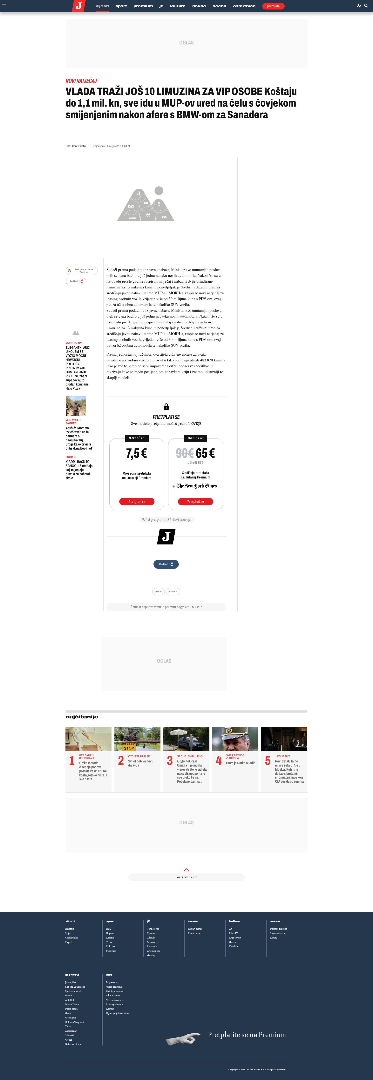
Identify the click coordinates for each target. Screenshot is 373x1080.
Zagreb (68, 942)
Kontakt (110, 1008)
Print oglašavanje (114, 1004)
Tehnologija (153, 928)
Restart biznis (195, 928)
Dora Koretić (79, 146)
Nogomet (110, 933)
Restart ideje (194, 933)
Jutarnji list (70, 982)
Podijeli (74, 281)
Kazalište (233, 946)
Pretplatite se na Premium (247, 1034)
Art (230, 928)
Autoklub (70, 1000)
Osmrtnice (244, 6)
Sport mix (111, 950)
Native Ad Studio (73, 1044)
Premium (143, 6)
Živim (68, 1026)
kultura (234, 921)
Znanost (151, 933)
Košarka (110, 937)
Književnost (235, 937)
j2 (148, 921)
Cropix (68, 1039)
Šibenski (69, 1035)
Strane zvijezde (277, 933)
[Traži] (366, 6)
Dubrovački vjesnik (74, 1022)
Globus (68, 995)
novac (193, 921)
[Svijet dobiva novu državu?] (137, 740)
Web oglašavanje (114, 1000)
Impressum (112, 982)
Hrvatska (69, 928)
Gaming (151, 955)
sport (110, 921)
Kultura (178, 6)
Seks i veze (152, 942)
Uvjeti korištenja (114, 986)
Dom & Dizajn (72, 1004)
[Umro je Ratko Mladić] (235, 740)
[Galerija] (146, 202)
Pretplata (273, 6)
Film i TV (233, 933)
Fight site (110, 946)
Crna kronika (71, 937)
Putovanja (152, 946)
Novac (199, 6)
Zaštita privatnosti (115, 991)
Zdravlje (151, 937)
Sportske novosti (73, 991)
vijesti (70, 921)
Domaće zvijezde (278, 928)
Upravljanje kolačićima (117, 1013)
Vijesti (102, 6)
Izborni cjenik (113, 995)
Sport (121, 6)
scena (275, 921)
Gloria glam (70, 1017)
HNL (108, 928)
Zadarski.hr (71, 1030)
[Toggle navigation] (3, 5)
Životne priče (153, 950)
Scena (220, 6)
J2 (161, 6)
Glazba (232, 942)
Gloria (68, 1013)
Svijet (68, 933)
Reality (273, 937)
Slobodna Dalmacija (75, 986)
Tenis (109, 942)
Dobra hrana (71, 1008)
